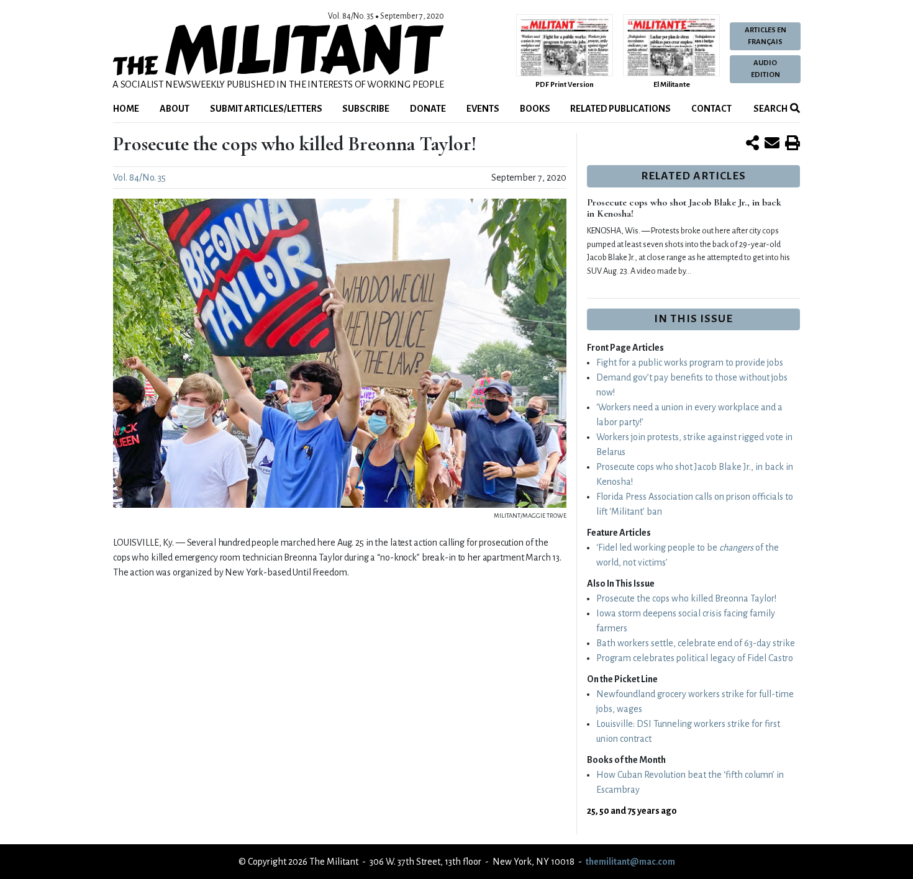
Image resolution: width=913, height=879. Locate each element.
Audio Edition (765, 69)
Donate (428, 109)
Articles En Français (765, 36)
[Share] (752, 144)
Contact (711, 109)
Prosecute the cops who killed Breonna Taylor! (686, 598)
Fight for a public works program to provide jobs (689, 362)
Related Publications (620, 109)
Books (535, 109)
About (174, 109)
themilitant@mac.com (630, 862)
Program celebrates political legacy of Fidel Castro (694, 658)
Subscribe (365, 109)
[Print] (792, 144)
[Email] (772, 144)
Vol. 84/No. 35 (139, 178)
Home (126, 109)
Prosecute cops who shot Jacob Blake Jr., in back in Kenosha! (684, 208)
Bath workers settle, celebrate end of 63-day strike (695, 643)
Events (482, 109)
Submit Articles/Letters (266, 109)
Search (770, 109)
